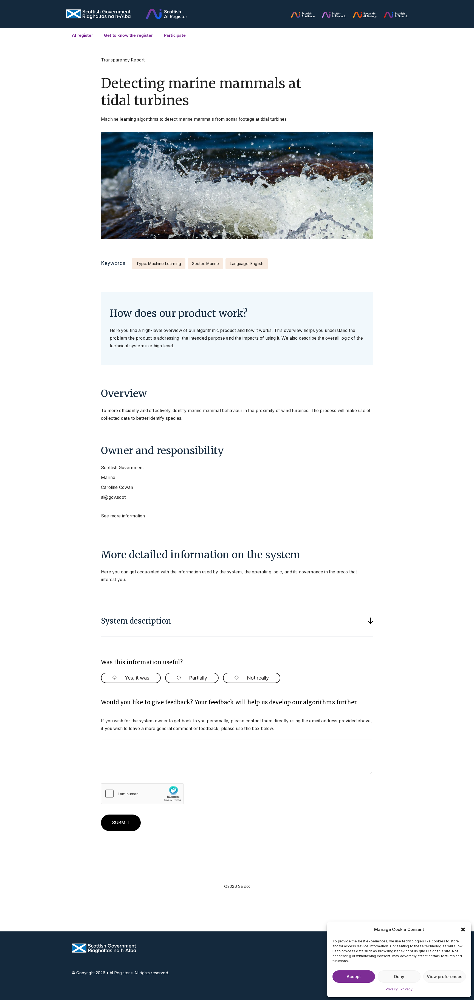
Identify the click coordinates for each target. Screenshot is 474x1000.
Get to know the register (128, 35)
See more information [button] (123, 516)
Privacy (392, 989)
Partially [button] (198, 678)
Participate (175, 35)
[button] (463, 929)
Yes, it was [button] (137, 678)
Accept (354, 976)
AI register (82, 35)
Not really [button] (258, 678)
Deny (399, 976)
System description (136, 621)
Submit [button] (121, 822)
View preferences (444, 976)
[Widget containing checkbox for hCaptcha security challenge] (142, 793)
